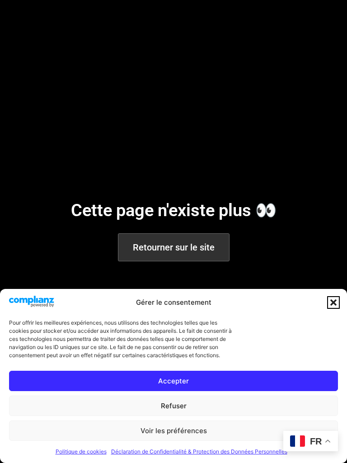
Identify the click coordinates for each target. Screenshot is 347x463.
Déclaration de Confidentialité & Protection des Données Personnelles (199, 451)
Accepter (173, 381)
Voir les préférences (174, 430)
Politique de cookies (81, 451)
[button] (333, 302)
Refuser (174, 406)
